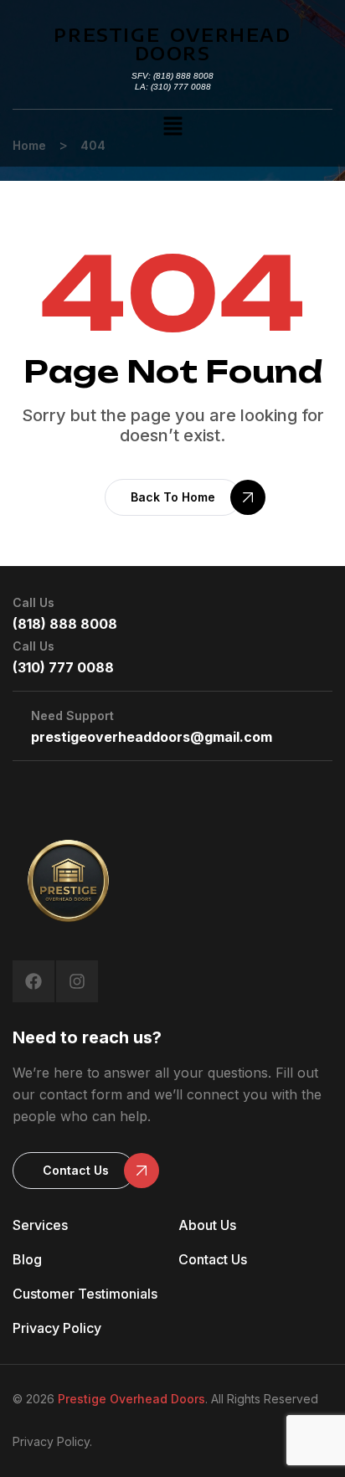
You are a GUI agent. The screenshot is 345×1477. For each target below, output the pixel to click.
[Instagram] (77, 981)
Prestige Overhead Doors (131, 1399)
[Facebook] (33, 981)
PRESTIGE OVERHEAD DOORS (172, 43)
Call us (33, 602)
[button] (172, 127)
